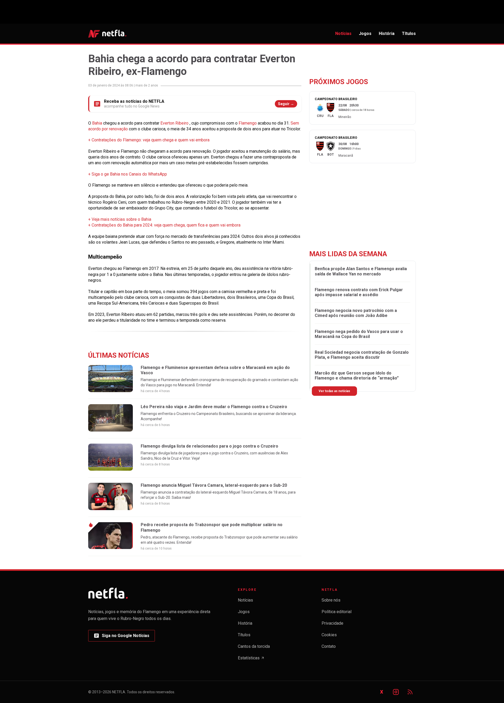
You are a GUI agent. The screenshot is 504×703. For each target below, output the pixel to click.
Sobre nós (331, 600)
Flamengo (248, 123)
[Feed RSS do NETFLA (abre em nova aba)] (410, 692)
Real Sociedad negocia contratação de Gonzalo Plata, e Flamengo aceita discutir (362, 355)
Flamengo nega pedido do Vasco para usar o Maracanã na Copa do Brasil (359, 334)
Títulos (409, 33)
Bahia (97, 123)
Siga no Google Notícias (121, 637)
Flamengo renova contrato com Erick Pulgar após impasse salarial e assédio (359, 292)
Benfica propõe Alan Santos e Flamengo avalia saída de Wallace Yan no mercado (361, 271)
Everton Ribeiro (175, 123)
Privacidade (332, 623)
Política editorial (336, 611)
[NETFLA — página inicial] (107, 34)
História (387, 33)
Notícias (343, 33)
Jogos (365, 33)
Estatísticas (251, 659)
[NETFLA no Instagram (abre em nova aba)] (396, 692)
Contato (329, 646)
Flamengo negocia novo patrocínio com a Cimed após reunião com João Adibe (356, 313)
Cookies (329, 634)
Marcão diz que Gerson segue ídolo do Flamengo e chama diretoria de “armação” (357, 376)
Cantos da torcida (254, 646)
